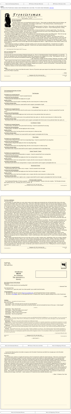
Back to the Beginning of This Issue (59, 345)
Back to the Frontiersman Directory (12, 3)
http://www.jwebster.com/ (27, 292)
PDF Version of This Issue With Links (36, 3)
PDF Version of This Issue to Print (59, 3)
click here (51, 7)
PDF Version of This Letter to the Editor (35, 345)
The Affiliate (14, 294)
